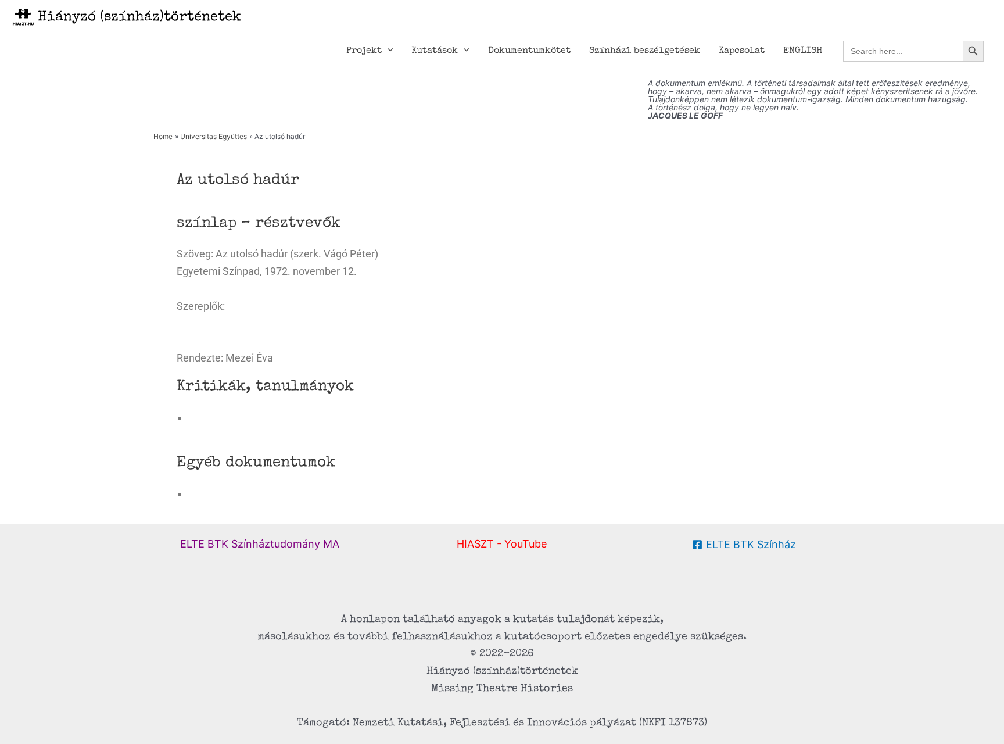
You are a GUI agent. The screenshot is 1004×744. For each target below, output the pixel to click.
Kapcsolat (742, 51)
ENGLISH (802, 51)
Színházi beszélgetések (644, 51)
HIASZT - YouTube (502, 544)
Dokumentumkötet (529, 51)
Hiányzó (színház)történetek (139, 17)
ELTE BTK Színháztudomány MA (259, 544)
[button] (387, 51)
